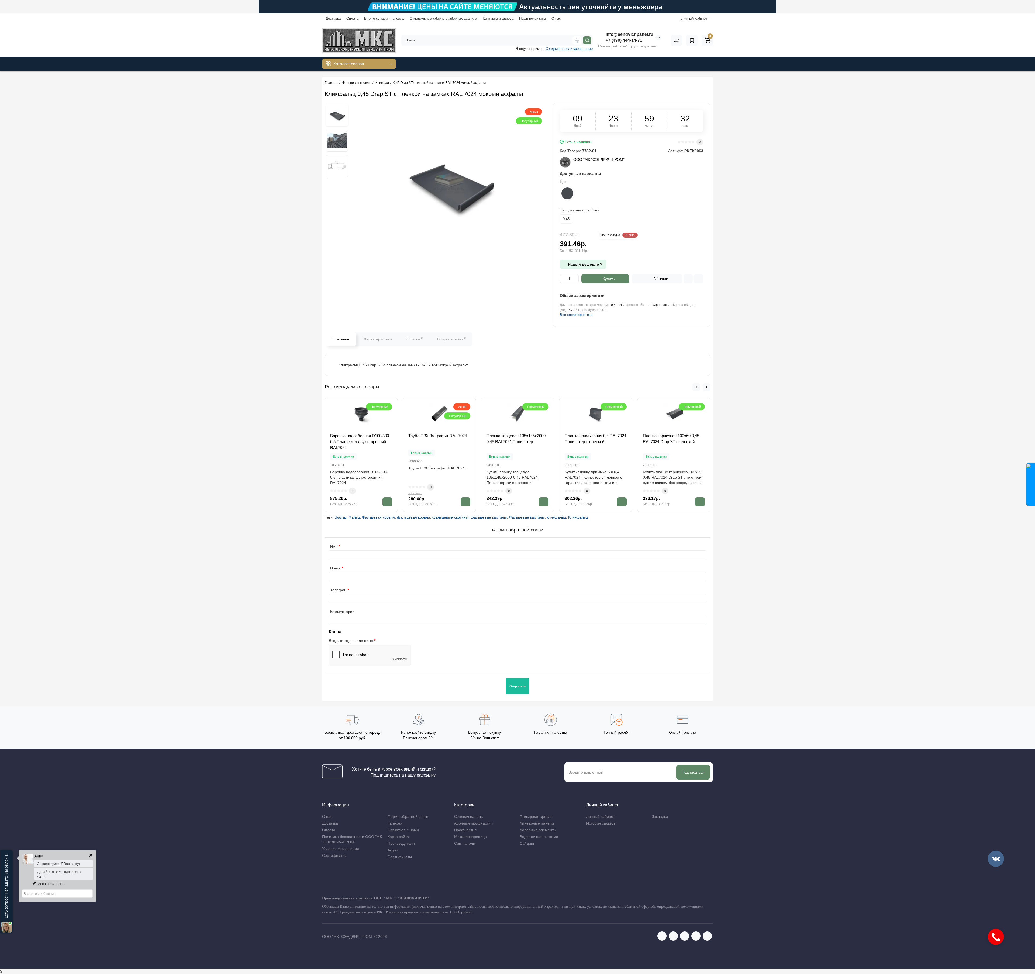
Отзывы (414, 338)
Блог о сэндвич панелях (384, 18)
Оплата (352, 18)
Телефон (338, 590)
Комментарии (342, 612)
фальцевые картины (450, 517)
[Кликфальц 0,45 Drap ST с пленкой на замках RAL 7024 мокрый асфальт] (337, 115)
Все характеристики (576, 315)
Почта (335, 568)
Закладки (660, 816)
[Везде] (576, 40)
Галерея (395, 823)
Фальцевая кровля (378, 517)
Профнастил (465, 830)
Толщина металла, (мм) (579, 210)
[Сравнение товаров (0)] (676, 40)
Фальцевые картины (527, 517)
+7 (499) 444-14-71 (623, 40)
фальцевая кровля (413, 517)
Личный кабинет (600, 816)
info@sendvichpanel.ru (629, 34)
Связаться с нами (403, 830)
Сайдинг (527, 843)
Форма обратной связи (408, 816)
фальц (340, 517)
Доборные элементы (538, 830)
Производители (401, 843)
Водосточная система (539, 836)
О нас (556, 18)
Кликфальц (578, 517)
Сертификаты (334, 855)
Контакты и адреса (498, 18)
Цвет (564, 182)
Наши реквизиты (532, 18)
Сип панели (464, 843)
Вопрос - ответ (451, 338)
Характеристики (378, 339)
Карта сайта (398, 836)
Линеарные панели (537, 823)
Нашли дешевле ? (584, 264)
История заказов (600, 823)
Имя (334, 546)
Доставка (333, 18)
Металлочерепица (470, 836)
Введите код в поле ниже (351, 640)
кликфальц (556, 517)
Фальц (354, 517)
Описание (340, 339)
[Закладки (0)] (692, 40)
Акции (393, 850)
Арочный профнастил (473, 823)
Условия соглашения (340, 849)
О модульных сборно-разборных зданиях (443, 18)
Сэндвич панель (468, 816)
